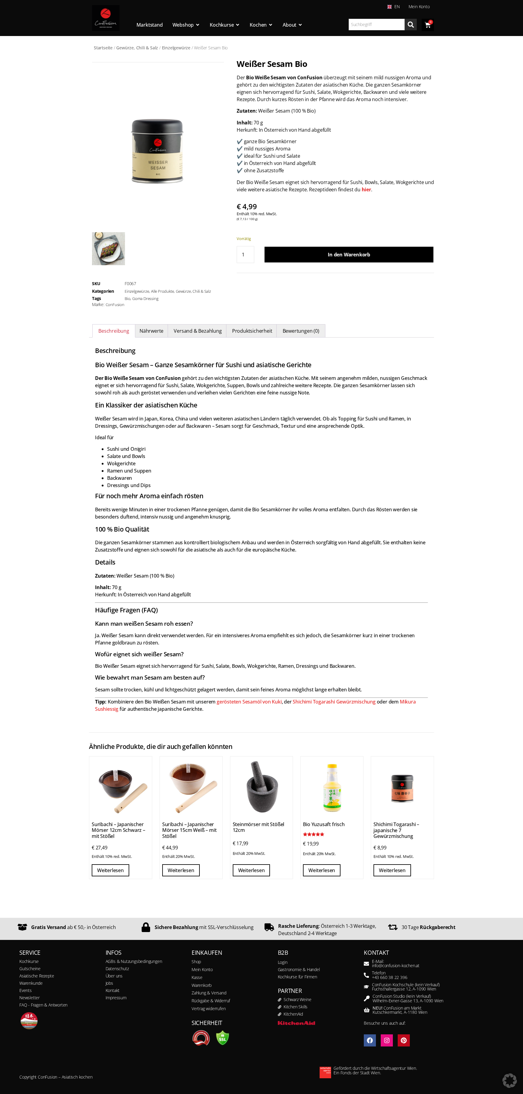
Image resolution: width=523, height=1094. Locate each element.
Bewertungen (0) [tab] (301, 331)
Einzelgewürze (176, 48)
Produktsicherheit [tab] (252, 331)
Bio (127, 298)
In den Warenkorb (349, 254)
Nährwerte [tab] (151, 331)
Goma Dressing (145, 298)
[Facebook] (370, 1040)
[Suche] (411, 24)
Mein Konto (419, 6)
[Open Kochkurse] (237, 24)
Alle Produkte (162, 291)
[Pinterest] (404, 1040)
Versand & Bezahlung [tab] (198, 331)
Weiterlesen (110, 870)
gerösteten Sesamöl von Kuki (249, 701)
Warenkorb (202, 985)
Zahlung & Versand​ (209, 993)
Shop (196, 961)
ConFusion (115, 304)
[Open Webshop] (197, 24)
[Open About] (300, 24)
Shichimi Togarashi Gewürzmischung (334, 701)
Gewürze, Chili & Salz (137, 48)
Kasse (197, 977)
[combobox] (377, 24)
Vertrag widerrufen (208, 1008)
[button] (509, 1080)
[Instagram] (387, 1040)
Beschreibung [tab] (113, 331)
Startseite (103, 48)
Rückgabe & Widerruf (211, 1000)
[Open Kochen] (270, 24)
